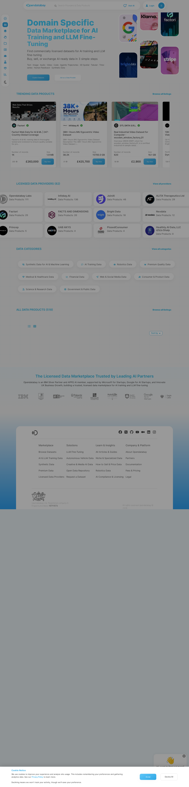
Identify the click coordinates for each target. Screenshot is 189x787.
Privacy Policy (37, 777)
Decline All (169, 777)
